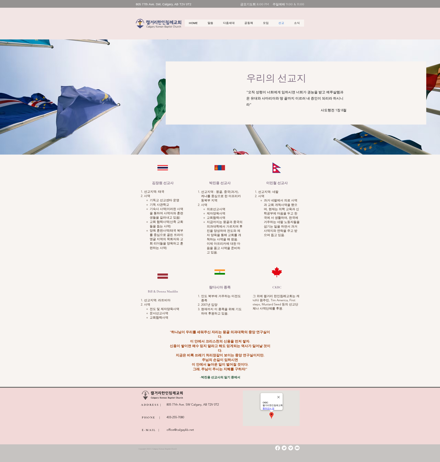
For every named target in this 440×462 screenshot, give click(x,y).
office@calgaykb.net (180, 430)
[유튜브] (297, 448)
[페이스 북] (277, 448)
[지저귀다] (284, 448)
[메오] (290, 448)
